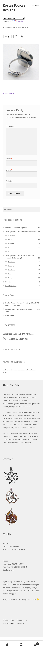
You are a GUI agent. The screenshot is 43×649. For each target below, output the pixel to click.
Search (21, 645)
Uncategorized (10, 286)
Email (9, 170)
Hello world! (9, 315)
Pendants (11, 243)
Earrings (11, 239)
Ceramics (7, 333)
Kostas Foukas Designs (14, 7)
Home (7, 27)
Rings (10, 251)
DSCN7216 (15, 27)
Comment (10, 126)
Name (9, 159)
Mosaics (8, 282)
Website (9, 181)
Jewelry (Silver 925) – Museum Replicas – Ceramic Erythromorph (20, 256)
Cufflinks (11, 236)
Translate (19, 21)
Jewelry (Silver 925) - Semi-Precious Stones (21, 232)
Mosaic (32, 334)
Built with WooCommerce (13, 623)
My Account (7, 645)
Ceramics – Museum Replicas (16, 227)
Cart (33, 643)
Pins (9, 247)
